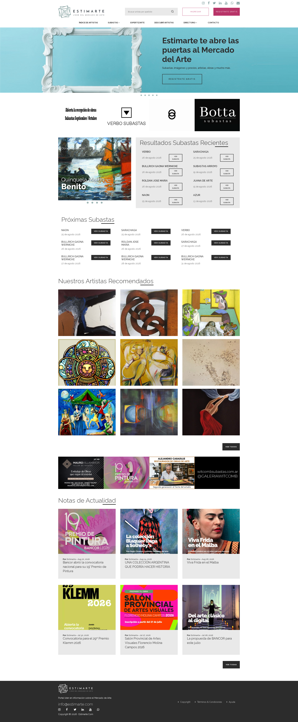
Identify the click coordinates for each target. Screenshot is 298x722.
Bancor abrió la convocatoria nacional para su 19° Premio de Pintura (84, 567)
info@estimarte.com (75, 704)
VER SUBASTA (175, 158)
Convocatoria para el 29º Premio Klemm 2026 (86, 641)
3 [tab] (149, 95)
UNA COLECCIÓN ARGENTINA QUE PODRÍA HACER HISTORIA (147, 565)
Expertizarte (137, 23)
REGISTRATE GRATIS (226, 12)
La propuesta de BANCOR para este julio (209, 641)
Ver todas (231, 664)
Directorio (190, 23)
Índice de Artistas (88, 23)
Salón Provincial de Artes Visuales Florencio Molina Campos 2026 (143, 643)
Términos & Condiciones (209, 702)
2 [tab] (145, 95)
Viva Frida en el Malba (203, 562)
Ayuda (231, 702)
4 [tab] (153, 95)
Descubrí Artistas (164, 23)
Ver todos (231, 447)
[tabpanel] (149, 60)
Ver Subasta (101, 231)
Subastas (113, 23)
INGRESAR (195, 12)
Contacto (213, 23)
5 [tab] (157, 95)
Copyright (185, 702)
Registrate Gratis (182, 79)
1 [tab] (141, 95)
